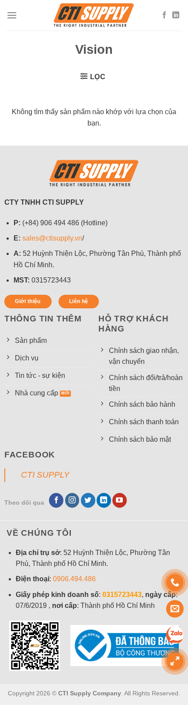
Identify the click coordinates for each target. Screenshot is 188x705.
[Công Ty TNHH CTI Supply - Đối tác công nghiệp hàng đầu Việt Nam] (94, 15)
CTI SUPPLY (45, 474)
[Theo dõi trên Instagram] (72, 500)
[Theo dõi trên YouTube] (119, 500)
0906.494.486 (74, 579)
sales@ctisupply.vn (52, 238)
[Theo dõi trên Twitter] (88, 500)
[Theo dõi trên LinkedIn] (175, 15)
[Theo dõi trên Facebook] (164, 15)
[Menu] (12, 15)
